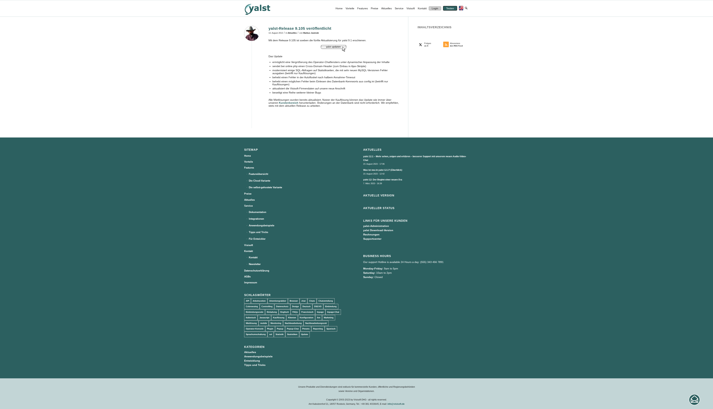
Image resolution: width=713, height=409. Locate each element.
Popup (280, 329)
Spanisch (331, 329)
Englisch (284, 312)
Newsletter (255, 264)
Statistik (280, 334)
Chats (312, 301)
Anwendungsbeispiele (261, 225)
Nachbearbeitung (293, 323)
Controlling (267, 306)
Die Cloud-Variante (259, 180)
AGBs (247, 276)
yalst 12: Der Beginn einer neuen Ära (382, 179)
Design (295, 306)
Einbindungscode (254, 312)
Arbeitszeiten (259, 301)
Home (247, 155)
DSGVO (318, 306)
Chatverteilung (325, 301)
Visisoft (248, 245)
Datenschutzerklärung (256, 270)
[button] (694, 399)
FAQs (295, 312)
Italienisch (251, 317)
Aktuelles (292, 33)
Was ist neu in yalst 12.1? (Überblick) (382, 170)
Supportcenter (372, 238)
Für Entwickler (257, 238)
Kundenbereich (288, 102)
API (247, 301)
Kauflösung (278, 317)
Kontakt (248, 251)
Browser (294, 301)
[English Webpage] (460, 8)
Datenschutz (282, 306)
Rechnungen (371, 234)
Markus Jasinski (311, 33)
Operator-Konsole (254, 329)
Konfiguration (306, 317)
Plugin (270, 329)
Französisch (307, 312)
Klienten (292, 317)
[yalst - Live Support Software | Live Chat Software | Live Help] (262, 8)
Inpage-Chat (333, 312)
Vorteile (248, 161)
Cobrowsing (252, 306)
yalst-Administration (376, 225)
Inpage (320, 312)
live (318, 317)
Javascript (264, 317)
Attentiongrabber (277, 301)
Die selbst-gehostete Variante (265, 187)
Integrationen (256, 218)
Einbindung (331, 306)
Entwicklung (252, 360)
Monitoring (276, 323)
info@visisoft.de (396, 404)
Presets (306, 329)
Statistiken (292, 334)
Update (304, 334)
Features (249, 167)
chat (303, 301)
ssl (270, 334)
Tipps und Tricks (258, 232)
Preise (247, 193)
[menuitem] (339, 8)
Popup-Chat (293, 329)
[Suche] (466, 8)
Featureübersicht (258, 174)
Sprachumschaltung (256, 334)
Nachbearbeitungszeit (316, 323)
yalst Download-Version (378, 230)
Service (248, 205)
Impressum (250, 282)
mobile (263, 323)
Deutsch (306, 306)
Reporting (318, 329)
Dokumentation (257, 212)
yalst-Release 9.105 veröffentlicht (299, 28)
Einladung (272, 312)
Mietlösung (251, 323)
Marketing (328, 317)
